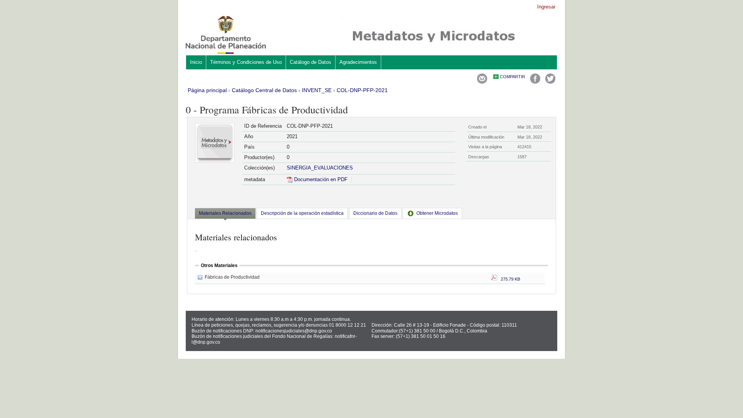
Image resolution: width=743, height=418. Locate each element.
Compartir (512, 76)
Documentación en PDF (320, 179)
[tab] (225, 214)
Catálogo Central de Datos (264, 90)
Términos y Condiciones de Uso (246, 62)
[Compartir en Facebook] (535, 82)
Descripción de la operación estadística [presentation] (302, 213)
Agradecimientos (358, 62)
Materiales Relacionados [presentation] (225, 213)
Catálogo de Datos (310, 62)
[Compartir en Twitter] (550, 82)
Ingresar (546, 7)
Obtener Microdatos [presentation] (437, 213)
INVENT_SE (317, 90)
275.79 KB (508, 279)
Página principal (207, 90)
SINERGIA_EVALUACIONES (320, 168)
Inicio (196, 62)
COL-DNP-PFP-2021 (362, 90)
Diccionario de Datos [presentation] (375, 213)
